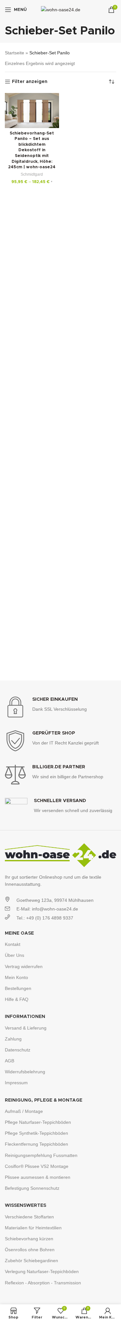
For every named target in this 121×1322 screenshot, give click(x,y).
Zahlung (13, 1038)
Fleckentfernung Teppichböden (36, 1144)
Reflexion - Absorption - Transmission (43, 1282)
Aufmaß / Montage (24, 1111)
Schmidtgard (32, 174)
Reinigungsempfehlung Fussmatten (41, 1155)
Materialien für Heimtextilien (33, 1227)
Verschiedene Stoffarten (29, 1216)
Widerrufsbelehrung (25, 1071)
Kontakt (12, 944)
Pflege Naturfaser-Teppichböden (38, 1122)
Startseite (14, 52)
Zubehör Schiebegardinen (31, 1260)
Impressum (16, 1082)
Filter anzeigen (29, 81)
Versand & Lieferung (25, 1028)
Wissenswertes (25, 1205)
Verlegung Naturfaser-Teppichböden (42, 1271)
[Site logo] (60, 9)
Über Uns (14, 955)
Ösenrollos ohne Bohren (30, 1249)
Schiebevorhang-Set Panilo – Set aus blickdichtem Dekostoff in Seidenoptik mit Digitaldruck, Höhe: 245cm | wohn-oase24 (31, 150)
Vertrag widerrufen (24, 966)
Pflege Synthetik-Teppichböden (36, 1133)
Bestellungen (18, 988)
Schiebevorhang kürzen (29, 1238)
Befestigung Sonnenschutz (32, 1188)
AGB (9, 1060)
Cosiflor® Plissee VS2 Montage (36, 1166)
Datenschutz (17, 1049)
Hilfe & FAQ (16, 999)
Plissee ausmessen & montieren (37, 1177)
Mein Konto (16, 977)
